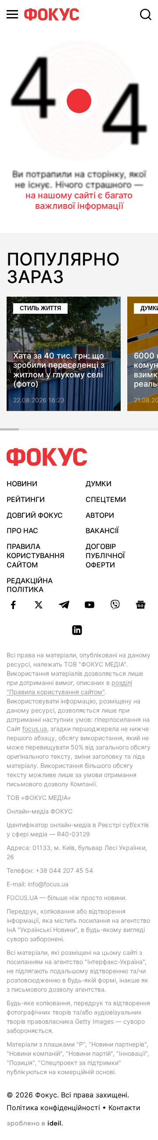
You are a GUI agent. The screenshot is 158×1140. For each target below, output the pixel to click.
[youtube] (89, 604)
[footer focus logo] (47, 457)
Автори (100, 515)
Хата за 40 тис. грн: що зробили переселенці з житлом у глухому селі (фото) (58, 370)
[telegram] (64, 604)
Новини (22, 483)
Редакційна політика (30, 585)
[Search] (145, 14)
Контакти (124, 1107)
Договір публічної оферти (105, 555)
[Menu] (12, 14)
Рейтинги (26, 499)
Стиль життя (40, 308)
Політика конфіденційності (53, 1107)
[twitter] (38, 604)
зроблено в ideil (35, 1124)
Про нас (22, 530)
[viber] (115, 604)
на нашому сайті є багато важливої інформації (79, 200)
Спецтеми (106, 499)
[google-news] (140, 604)
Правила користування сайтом (36, 555)
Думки (98, 483)
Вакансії (102, 530)
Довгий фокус (35, 515)
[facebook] (13, 604)
